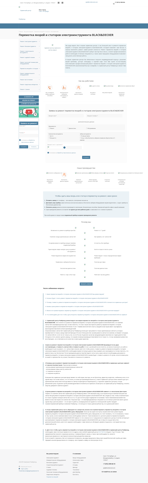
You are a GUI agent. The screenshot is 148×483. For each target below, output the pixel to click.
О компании (77, 453)
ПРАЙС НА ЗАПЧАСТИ (29, 104)
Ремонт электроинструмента (28, 41)
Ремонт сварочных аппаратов (29, 84)
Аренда (75, 467)
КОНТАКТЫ (102, 432)
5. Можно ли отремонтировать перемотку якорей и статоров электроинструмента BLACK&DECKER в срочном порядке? (82, 310)
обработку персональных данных (66, 153)
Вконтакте (58, 3)
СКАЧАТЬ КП (29, 97)
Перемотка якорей (52, 477)
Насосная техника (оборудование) (57, 472)
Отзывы (75, 465)
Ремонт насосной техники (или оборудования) (29, 62)
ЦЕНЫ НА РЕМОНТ (29, 100)
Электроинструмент (52, 458)
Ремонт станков (25, 89)
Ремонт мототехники (26, 79)
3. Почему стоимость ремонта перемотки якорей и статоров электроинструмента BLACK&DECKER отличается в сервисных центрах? (86, 302)
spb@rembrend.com (92, 2)
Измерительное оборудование (56, 460)
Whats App (66, 3)
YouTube (62, 3)
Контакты (76, 474)
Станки (48, 467)
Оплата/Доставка (78, 460)
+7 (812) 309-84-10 (119, 3)
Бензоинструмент (52, 462)
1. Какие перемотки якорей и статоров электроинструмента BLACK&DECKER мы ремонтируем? (74, 294)
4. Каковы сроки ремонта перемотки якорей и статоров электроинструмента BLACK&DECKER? (74, 306)
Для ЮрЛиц (76, 472)
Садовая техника (51, 470)
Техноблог (76, 470)
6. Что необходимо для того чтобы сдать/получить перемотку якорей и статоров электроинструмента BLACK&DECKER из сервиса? (86, 314)
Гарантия (75, 462)
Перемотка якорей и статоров (29, 68)
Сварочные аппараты (52, 474)
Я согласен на (63, 153)
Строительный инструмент (54, 465)
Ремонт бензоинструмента (28, 46)
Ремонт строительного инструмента (27, 51)
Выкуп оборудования (79, 458)
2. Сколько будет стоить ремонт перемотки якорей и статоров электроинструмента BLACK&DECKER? (76, 298)
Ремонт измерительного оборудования (27, 74)
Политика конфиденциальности (29, 471)
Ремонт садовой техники (27, 57)
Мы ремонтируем (52, 453)
